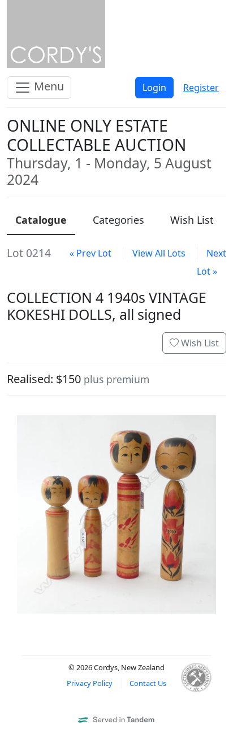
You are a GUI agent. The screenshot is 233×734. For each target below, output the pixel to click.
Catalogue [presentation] (41, 220)
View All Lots (158, 253)
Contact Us (148, 683)
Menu (47, 86)
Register (201, 87)
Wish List (199, 343)
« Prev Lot (90, 253)
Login (154, 87)
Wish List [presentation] (192, 220)
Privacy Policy (90, 683)
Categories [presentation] (118, 220)
